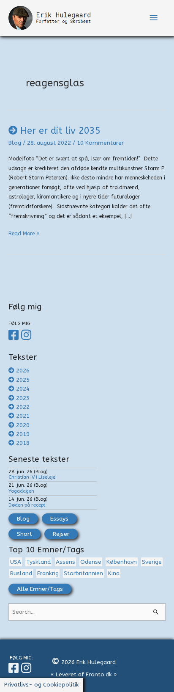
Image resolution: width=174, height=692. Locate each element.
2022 (23, 407)
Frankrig (48, 573)
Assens (65, 561)
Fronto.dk (99, 674)
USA (15, 561)
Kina (114, 573)
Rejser (61, 534)
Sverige (152, 561)
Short (24, 534)
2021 (23, 415)
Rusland (21, 573)
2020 (23, 425)
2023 (23, 398)
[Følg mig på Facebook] (14, 335)
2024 (23, 388)
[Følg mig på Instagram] (27, 335)
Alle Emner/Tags (40, 589)
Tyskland (38, 561)
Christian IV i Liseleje (31, 477)
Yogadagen (21, 491)
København (121, 561)
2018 (23, 443)
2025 (23, 379)
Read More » (23, 234)
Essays (59, 518)
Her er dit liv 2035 (60, 130)
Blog (14, 142)
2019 (23, 434)
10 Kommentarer (100, 142)
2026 (23, 370)
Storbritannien (83, 573)
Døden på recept (26, 505)
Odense (90, 561)
